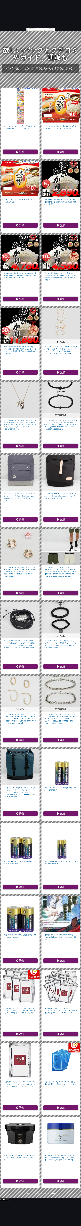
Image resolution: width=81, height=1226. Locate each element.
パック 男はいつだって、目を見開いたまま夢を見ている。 (40, 68)
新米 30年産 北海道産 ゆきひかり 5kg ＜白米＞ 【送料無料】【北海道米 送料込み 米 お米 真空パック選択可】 (60, 202)
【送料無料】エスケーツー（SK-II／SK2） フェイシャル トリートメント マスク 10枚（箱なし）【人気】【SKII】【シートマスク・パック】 (20, 1084)
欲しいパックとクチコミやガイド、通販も (40, 53)
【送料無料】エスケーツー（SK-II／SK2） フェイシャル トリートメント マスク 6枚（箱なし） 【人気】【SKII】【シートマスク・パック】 (20, 1011)
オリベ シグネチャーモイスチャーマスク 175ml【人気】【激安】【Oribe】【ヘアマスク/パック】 (19, 1158)
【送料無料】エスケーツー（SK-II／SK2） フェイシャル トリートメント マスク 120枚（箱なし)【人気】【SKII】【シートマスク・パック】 (60, 1011)
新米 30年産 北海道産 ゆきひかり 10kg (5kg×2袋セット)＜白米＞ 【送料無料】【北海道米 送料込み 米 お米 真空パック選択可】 (20, 275)
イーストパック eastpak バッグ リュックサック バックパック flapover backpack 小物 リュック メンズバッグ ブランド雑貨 (60, 496)
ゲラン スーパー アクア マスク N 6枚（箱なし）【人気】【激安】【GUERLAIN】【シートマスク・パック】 (60, 1084)
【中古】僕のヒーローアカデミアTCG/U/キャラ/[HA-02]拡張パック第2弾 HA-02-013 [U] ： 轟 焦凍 (60, 937)
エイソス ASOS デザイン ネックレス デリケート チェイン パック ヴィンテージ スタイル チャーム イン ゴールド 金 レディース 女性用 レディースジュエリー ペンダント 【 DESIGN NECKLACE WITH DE (20, 424)
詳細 (21, 151)
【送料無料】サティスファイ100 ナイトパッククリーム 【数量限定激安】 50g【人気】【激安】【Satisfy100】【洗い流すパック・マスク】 (60, 1158)
